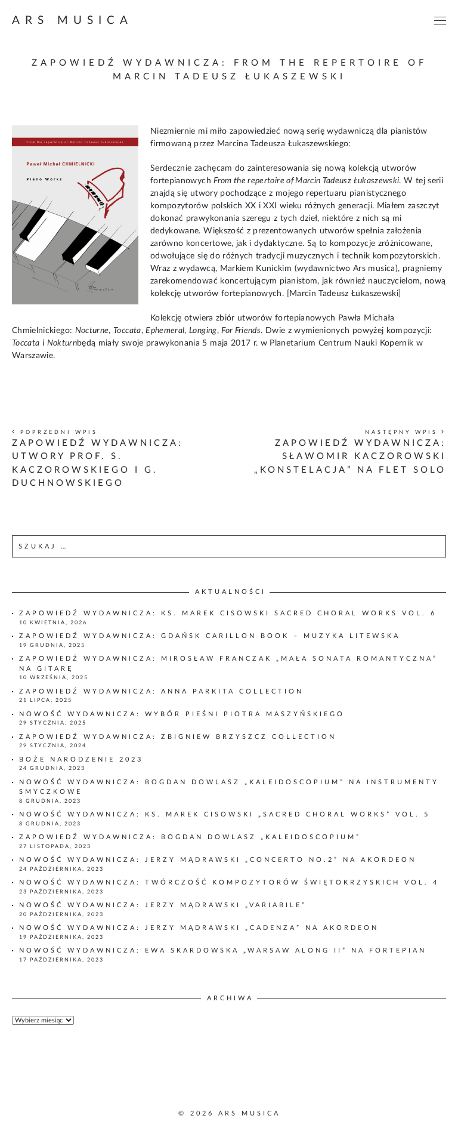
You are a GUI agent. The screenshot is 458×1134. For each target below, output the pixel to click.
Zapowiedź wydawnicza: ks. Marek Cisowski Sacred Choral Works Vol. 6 (228, 613)
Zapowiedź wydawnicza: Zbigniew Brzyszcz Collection (177, 737)
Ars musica (72, 20)
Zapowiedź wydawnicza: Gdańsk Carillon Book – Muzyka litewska (209, 636)
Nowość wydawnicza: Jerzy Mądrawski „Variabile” (163, 905)
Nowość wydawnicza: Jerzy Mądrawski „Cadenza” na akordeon (199, 928)
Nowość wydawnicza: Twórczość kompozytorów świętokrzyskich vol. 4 (229, 882)
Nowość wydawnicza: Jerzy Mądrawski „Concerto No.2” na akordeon (217, 859)
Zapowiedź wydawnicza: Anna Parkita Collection (161, 691)
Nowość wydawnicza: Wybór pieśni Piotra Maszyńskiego (182, 714)
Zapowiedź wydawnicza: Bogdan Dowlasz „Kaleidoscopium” (190, 837)
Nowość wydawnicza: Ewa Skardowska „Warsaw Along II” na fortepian (222, 950)
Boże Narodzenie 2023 (81, 759)
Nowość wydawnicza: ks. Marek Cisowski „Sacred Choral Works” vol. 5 (224, 814)
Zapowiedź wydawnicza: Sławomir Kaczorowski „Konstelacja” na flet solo (350, 456)
